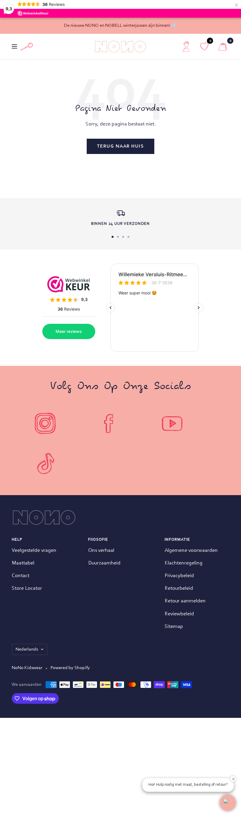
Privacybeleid (179, 576)
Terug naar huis (120, 146)
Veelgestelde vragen (34, 550)
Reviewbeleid (179, 614)
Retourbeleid (179, 588)
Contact (20, 576)
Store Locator (27, 588)
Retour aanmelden (185, 601)
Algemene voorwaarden (191, 550)
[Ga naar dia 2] (118, 237)
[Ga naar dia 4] (128, 237)
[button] (227, 802)
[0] (222, 46)
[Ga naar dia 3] (123, 237)
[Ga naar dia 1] (112, 237)
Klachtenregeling (183, 563)
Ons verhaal (101, 550)
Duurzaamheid (104, 563)
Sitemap (174, 626)
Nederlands (27, 649)
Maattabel (23, 563)
